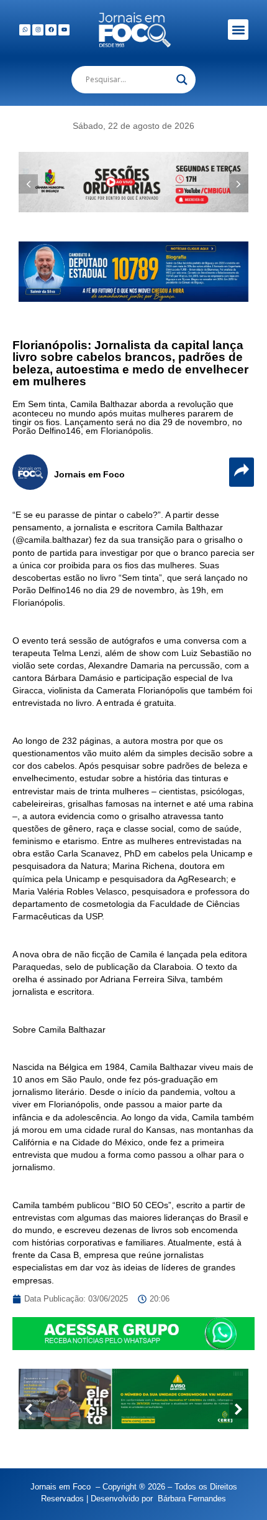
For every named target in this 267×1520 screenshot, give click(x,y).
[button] (238, 29)
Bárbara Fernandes (192, 1498)
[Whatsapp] (24, 29)
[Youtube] (64, 29)
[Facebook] (51, 29)
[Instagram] (37, 29)
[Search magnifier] (182, 79)
